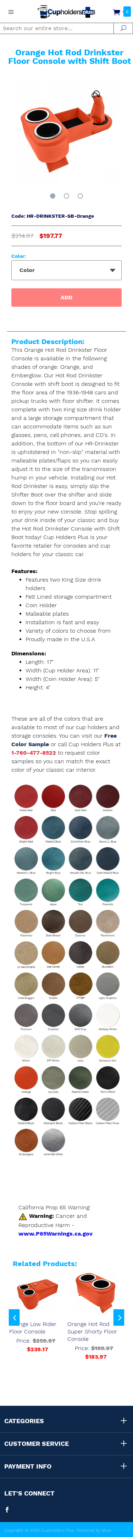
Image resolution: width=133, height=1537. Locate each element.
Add (66, 297)
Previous (14, 1317)
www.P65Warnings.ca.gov (55, 1233)
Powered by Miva (94, 1530)
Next (118, 1317)
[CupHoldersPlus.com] (67, 11)
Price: (35, 1345)
